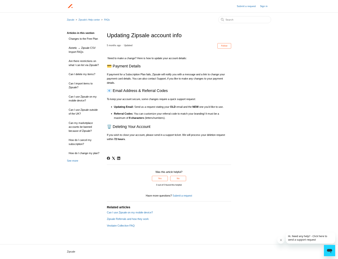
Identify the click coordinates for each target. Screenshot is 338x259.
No (178, 178)
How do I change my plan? (84, 153)
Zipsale (70, 19)
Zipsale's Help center (89, 19)
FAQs (107, 19)
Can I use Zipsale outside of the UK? (83, 111)
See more (72, 160)
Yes (160, 178)
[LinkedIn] (118, 158)
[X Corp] (113, 158)
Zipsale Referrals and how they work (128, 218)
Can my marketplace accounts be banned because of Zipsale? (81, 126)
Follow (224, 46)
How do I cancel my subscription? (80, 141)
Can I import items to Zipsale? (81, 85)
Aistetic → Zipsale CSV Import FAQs (82, 49)
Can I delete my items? (82, 74)
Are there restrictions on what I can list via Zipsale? (84, 63)
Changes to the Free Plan (83, 38)
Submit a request (246, 6)
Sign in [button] (264, 6)
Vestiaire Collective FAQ (121, 225)
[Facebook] (108, 158)
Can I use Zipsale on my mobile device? (83, 98)
